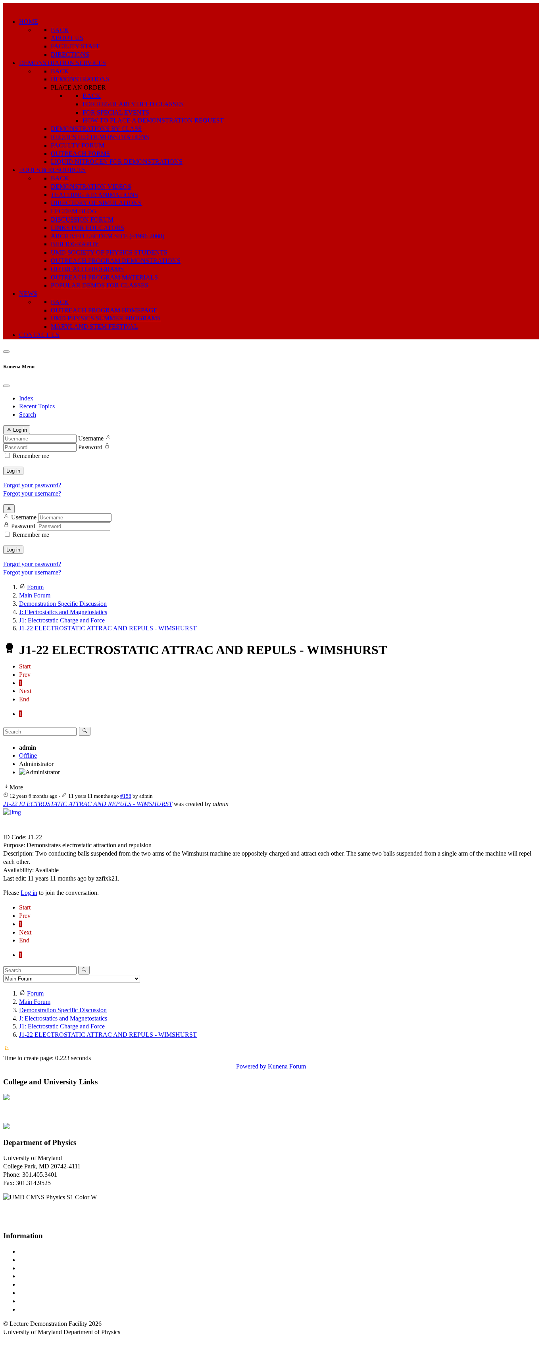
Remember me (31, 455)
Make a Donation (41, 1292)
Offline (28, 755)
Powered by (251, 1066)
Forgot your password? (32, 485)
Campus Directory (42, 1251)
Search (27, 414)
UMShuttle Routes (42, 1284)
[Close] (6, 386)
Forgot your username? (32, 493)
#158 (125, 796)
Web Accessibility (41, 1309)
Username (91, 438)
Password (90, 447)
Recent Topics (37, 406)
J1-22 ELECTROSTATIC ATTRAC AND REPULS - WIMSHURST (87, 803)
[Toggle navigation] (6, 351)
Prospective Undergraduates (54, 1259)
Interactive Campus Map (50, 1268)
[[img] (12, 812)
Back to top (17, 1340)
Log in (13, 471)
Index (26, 398)
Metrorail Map (37, 1276)
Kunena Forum (287, 1066)
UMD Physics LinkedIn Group (58, 1301)
